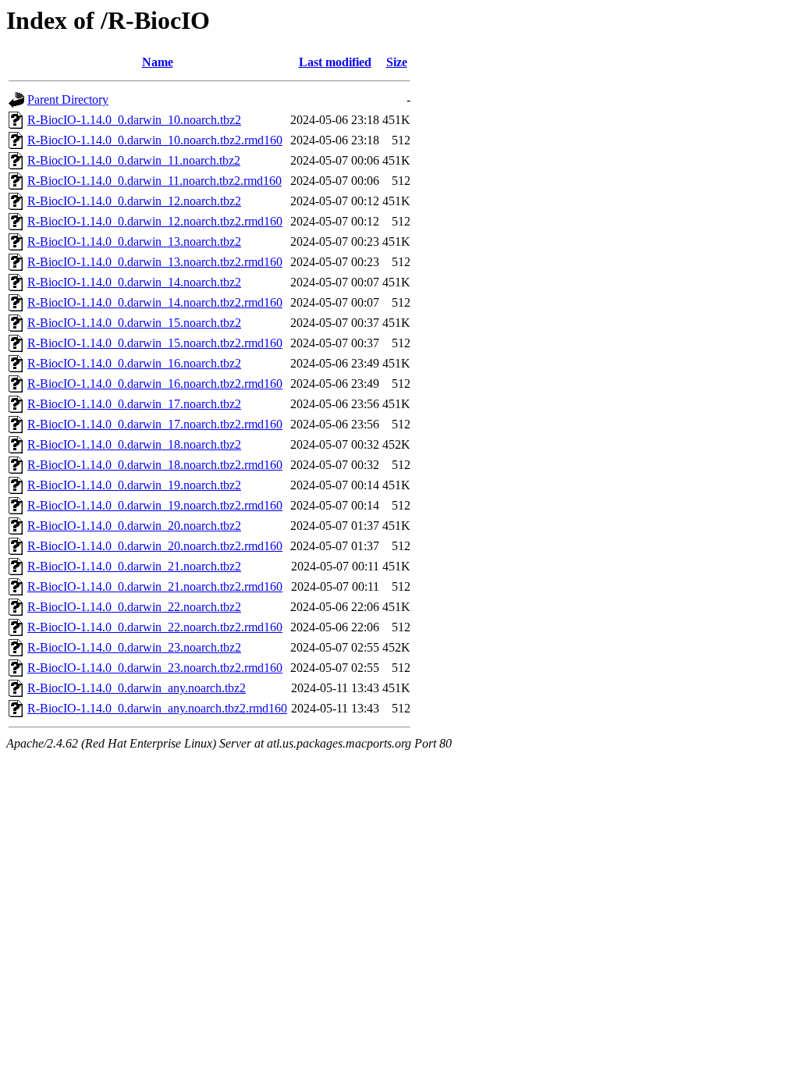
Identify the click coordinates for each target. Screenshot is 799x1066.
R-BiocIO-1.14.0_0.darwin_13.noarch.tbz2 (134, 241)
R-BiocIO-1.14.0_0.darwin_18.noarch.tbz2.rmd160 (154, 464)
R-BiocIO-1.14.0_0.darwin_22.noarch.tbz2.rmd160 (154, 627)
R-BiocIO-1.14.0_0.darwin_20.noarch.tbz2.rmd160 (154, 546)
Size (396, 62)
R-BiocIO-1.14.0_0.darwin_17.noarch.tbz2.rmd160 (154, 424)
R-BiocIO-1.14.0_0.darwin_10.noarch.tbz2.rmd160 (154, 140)
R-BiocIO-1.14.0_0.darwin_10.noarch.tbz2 (134, 119)
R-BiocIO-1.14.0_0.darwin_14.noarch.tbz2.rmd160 (154, 302)
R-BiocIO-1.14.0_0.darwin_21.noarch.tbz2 (134, 566)
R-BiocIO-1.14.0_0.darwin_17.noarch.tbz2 (134, 403)
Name (157, 62)
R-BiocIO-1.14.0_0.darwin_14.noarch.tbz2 (134, 282)
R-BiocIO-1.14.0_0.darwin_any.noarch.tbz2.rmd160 (157, 708)
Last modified (335, 62)
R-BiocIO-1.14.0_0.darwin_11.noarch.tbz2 (133, 160)
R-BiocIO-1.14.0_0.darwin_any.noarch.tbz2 (136, 688)
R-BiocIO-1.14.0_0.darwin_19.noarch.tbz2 (134, 485)
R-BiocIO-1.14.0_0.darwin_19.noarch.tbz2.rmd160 (154, 505)
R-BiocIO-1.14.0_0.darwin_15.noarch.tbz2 (134, 322)
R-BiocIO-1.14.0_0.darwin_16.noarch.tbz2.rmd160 (154, 383)
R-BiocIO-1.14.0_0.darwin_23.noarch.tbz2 (134, 647)
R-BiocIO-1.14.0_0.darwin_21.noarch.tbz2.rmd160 (154, 586)
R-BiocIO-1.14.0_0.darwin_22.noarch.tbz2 (134, 606)
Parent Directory (67, 99)
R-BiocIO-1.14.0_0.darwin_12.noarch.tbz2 (134, 201)
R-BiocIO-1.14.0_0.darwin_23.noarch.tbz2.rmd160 (154, 667)
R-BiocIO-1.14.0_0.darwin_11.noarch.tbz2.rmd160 (154, 180)
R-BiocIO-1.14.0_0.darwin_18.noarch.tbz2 (134, 444)
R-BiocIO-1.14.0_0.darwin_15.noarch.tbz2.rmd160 (154, 343)
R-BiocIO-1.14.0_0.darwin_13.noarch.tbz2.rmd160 (154, 261)
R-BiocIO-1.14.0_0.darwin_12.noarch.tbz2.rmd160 (154, 221)
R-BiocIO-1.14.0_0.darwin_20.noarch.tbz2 (134, 525)
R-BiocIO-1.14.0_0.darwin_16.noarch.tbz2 (134, 363)
